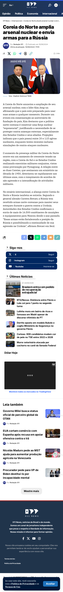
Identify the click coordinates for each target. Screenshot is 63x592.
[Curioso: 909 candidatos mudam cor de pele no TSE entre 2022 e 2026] (10, 336)
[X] (31, 255)
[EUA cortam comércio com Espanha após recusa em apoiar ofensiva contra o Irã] (52, 433)
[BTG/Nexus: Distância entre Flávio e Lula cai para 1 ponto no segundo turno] (10, 301)
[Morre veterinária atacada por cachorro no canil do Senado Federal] (10, 344)
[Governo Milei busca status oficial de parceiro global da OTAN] (52, 413)
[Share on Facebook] (24, 237)
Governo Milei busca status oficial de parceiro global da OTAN (20, 414)
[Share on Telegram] (19, 53)
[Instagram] (31, 261)
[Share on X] (9, 53)
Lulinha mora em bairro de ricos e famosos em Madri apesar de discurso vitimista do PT (34, 314)
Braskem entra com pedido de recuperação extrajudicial (38, 289)
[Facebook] (23, 538)
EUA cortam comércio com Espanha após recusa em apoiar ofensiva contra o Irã (23, 434)
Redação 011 (18, 44)
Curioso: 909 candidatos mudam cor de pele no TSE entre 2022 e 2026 (36, 336)
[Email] (50, 237)
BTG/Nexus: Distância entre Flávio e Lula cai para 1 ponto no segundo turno (36, 303)
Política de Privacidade (23, 583)
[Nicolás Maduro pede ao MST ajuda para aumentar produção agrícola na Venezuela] (52, 453)
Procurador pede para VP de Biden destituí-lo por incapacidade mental (21, 473)
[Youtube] (31, 266)
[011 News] (31, 5)
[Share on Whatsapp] (14, 53)
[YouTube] (34, 538)
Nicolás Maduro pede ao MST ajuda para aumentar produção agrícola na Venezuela (22, 454)
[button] (50, 584)
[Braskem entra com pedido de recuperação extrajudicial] (13, 288)
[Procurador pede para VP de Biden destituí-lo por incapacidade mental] (52, 472)
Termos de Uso (12, 586)
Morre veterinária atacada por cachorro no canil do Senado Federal (36, 344)
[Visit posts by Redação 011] (6, 46)
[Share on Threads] (25, 53)
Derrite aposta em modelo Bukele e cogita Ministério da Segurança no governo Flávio (36, 325)
